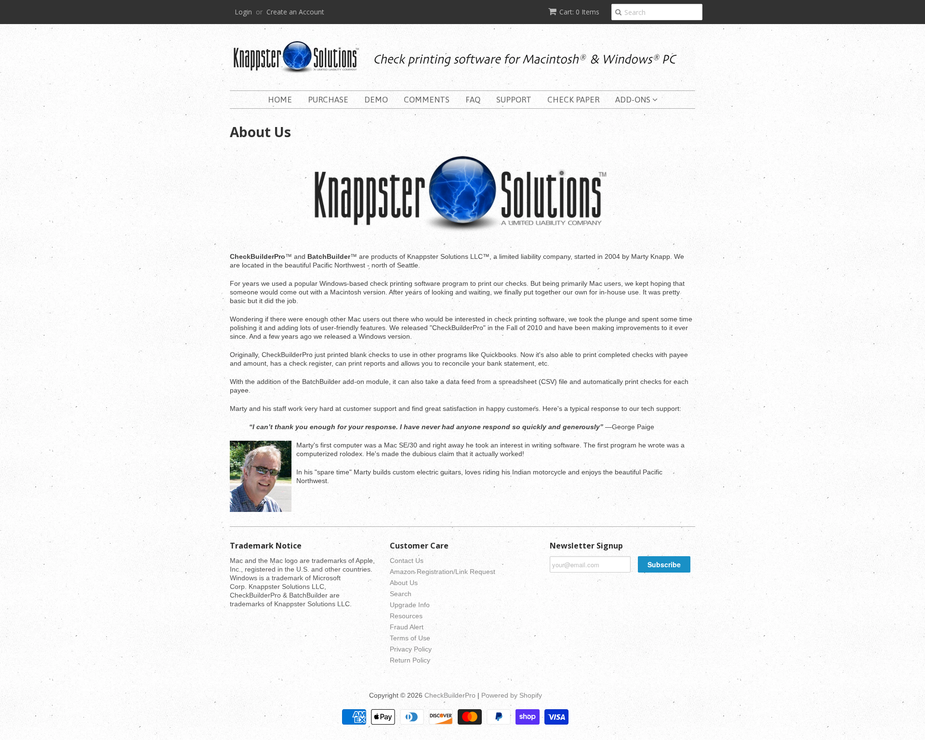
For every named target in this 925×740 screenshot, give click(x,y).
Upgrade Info (410, 605)
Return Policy (410, 660)
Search (400, 594)
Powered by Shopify (511, 695)
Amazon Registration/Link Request (442, 571)
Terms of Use (410, 638)
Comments (426, 99)
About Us (404, 583)
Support (513, 99)
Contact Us (406, 560)
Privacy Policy (411, 649)
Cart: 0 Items (579, 11)
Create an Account (295, 11)
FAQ (472, 99)
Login (243, 11)
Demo (376, 99)
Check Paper (573, 99)
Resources (406, 616)
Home (280, 99)
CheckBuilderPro (450, 695)
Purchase (328, 99)
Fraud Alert (406, 627)
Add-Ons (633, 99)
